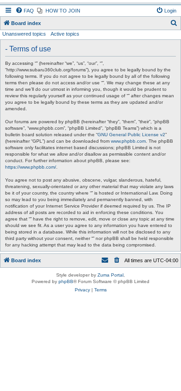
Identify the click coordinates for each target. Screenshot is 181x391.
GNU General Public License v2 (131, 134)
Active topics (65, 34)
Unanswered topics (24, 34)
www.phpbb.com (128, 141)
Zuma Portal (110, 274)
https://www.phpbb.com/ (30, 167)
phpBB (65, 281)
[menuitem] (24, 10)
